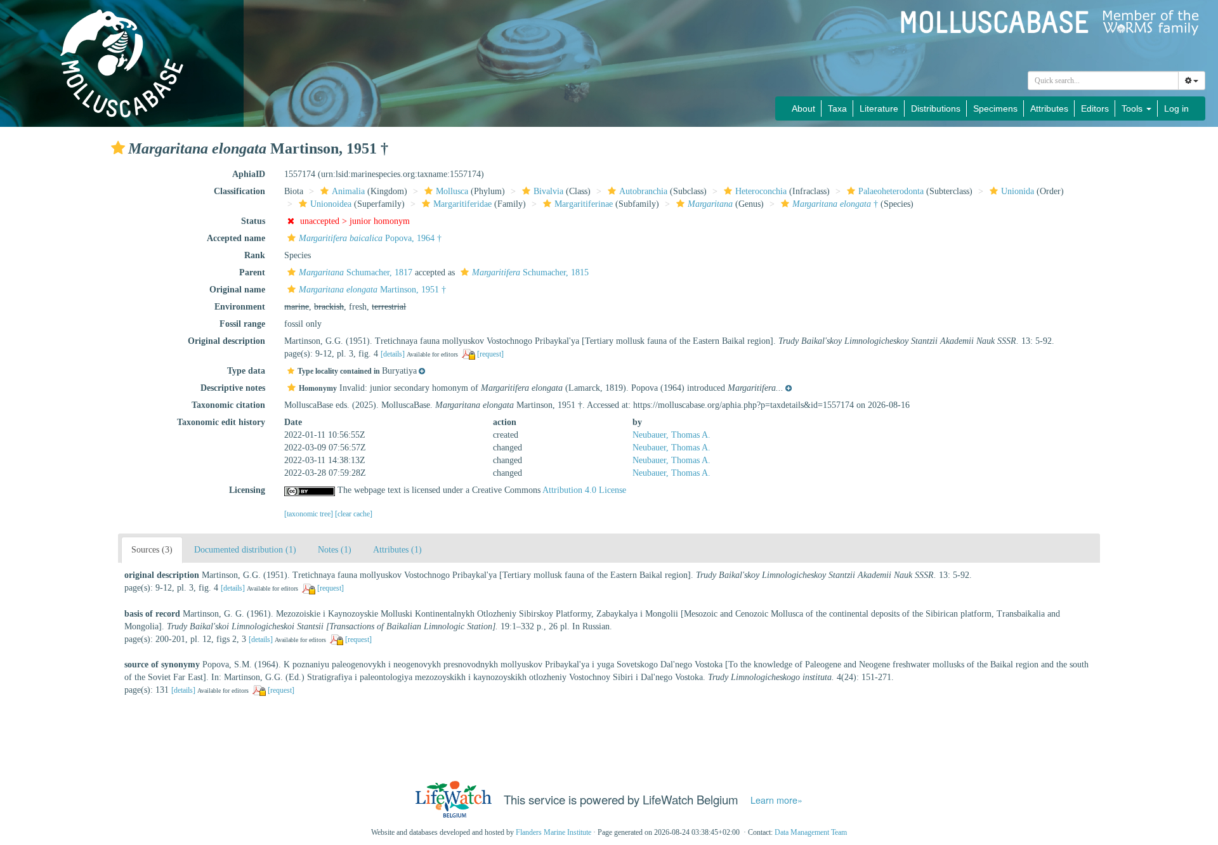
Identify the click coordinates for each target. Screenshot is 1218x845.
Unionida (1017, 191)
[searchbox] (1103, 80)
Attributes (1049, 108)
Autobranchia (643, 191)
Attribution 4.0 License (584, 490)
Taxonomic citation (228, 405)
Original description (226, 341)
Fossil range (242, 324)
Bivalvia (548, 191)
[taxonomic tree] (309, 513)
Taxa (837, 108)
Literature (879, 108)
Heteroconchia (761, 191)
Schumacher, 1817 (355, 272)
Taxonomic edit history (221, 422)
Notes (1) (334, 549)
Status (253, 221)
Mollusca (452, 191)
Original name (237, 289)
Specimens (995, 108)
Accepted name (236, 238)
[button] (118, 147)
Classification (239, 191)
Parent (252, 272)
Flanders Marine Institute (553, 832)
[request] (490, 354)
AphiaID (248, 174)
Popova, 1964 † (370, 238)
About (803, 108)
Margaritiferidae (462, 204)
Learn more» (776, 800)
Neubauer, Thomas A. (671, 435)
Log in (1176, 108)
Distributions (935, 108)
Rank (254, 255)
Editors (1095, 108)
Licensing (247, 490)
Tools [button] (1133, 108)
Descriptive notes (232, 388)
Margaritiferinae (583, 204)
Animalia (348, 191)
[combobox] (1103, 80)
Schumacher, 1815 (530, 272)
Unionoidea (330, 204)
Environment (239, 306)
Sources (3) (152, 549)
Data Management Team (811, 832)
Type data (246, 371)
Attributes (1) (397, 549)
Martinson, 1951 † (372, 289)
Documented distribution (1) (245, 549)
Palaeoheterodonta (891, 191)
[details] (393, 354)
